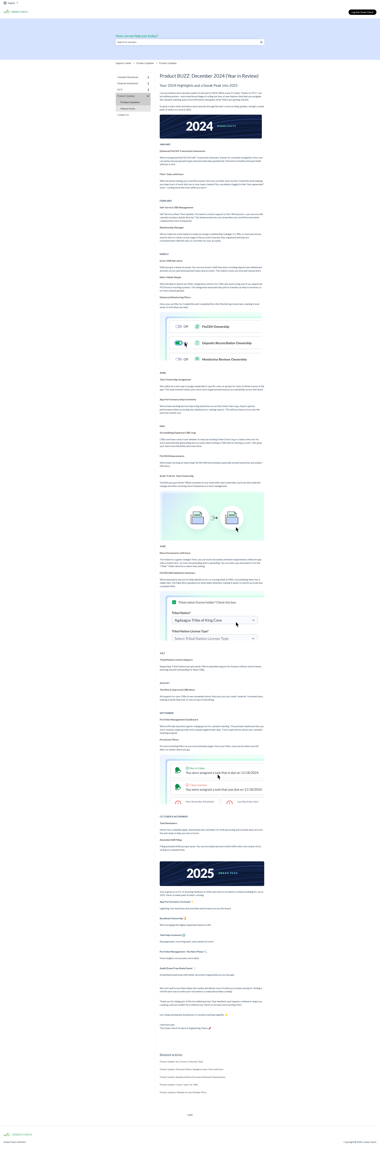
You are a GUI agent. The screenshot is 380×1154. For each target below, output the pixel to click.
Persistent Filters (169, 739)
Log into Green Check (362, 12)
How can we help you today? (137, 36)
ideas (220, 991)
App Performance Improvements (178, 399)
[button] (148, 77)
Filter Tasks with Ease (171, 174)
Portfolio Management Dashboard (179, 719)
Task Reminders (168, 823)
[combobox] (187, 42)
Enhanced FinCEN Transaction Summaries (183, 151)
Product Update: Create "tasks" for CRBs (179, 1084)
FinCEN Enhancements (172, 456)
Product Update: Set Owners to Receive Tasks (181, 1061)
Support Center (123, 63)
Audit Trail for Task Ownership (177, 475)
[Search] (261, 42)
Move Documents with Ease (175, 552)
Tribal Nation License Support (176, 659)
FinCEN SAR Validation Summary (177, 572)
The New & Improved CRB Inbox (177, 689)
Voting (256, 988)
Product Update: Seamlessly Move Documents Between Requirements (193, 1077)
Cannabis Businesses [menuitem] (127, 77)
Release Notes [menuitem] (128, 108)
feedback (199, 891)
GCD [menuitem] (119, 89)
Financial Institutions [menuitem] (127, 83)
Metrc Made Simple (170, 277)
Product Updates (145, 63)
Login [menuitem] (190, 1114)
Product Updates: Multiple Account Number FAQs (183, 1092)
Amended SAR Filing (171, 839)
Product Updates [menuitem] (126, 95)
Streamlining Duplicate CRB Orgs (178, 432)
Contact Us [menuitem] (123, 114)
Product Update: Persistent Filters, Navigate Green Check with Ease (191, 1069)
